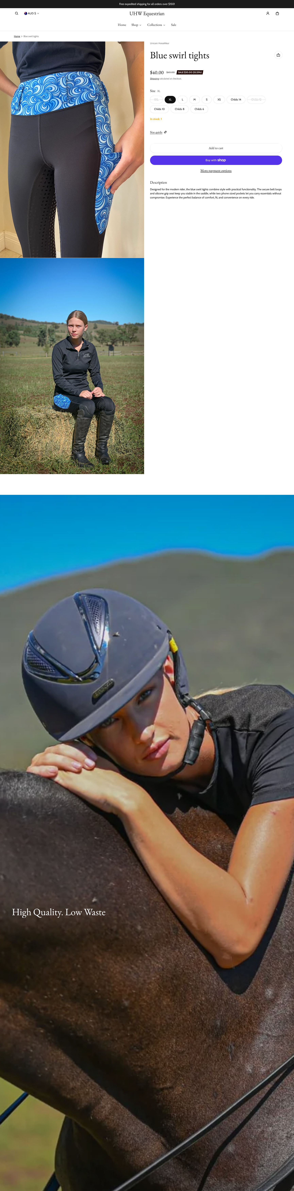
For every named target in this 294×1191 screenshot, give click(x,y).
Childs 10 (159, 109)
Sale (173, 25)
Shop (135, 25)
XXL (156, 99)
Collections (154, 25)
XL (170, 99)
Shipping (154, 78)
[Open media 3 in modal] (72, 366)
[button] (16, 13)
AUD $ (32, 13)
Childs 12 (256, 99)
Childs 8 (179, 109)
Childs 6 (199, 109)
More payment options (216, 171)
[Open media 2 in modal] (72, 149)
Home (122, 25)
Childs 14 (236, 99)
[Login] (268, 13)
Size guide (156, 132)
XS (219, 99)
